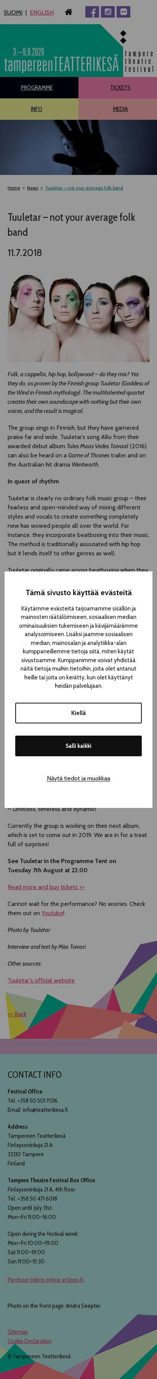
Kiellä (78, 713)
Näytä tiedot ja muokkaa (78, 778)
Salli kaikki (78, 746)
